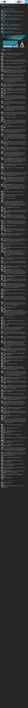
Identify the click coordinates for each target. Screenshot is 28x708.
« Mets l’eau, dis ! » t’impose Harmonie (11, 18)
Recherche (16, 2)
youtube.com (13, 115)
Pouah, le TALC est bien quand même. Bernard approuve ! (13, 19)
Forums (4, 22)
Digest (17, 5)
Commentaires (7, 9)
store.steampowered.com (8, 442)
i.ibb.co (9, 303)
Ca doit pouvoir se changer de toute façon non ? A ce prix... (13, 25)
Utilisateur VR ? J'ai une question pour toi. (11, 24)
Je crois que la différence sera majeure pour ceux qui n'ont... (13, 15)
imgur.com (20, 474)
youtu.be (13, 202)
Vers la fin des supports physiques (10, 10)
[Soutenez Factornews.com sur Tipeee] (14, 47)
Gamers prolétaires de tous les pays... (11, 28)
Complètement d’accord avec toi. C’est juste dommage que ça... (14, 11)
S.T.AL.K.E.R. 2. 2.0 (7, 14)
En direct (7, 5)
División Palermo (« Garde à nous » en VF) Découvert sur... (13, 32)
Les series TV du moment (8, 31)
